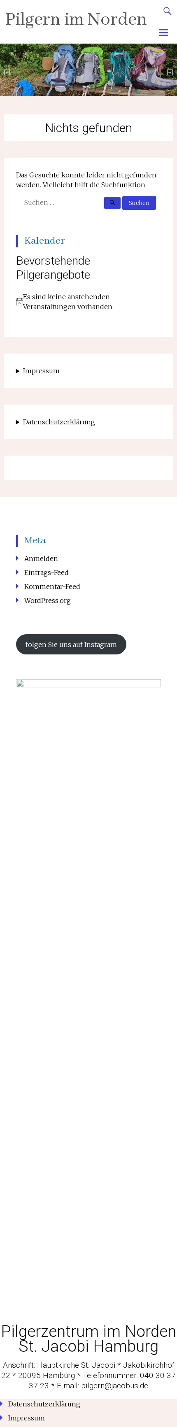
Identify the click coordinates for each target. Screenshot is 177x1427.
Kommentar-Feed (52, 586)
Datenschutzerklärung (59, 422)
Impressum (41, 371)
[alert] (88, 302)
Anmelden (41, 558)
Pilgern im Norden (76, 20)
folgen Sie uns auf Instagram (71, 644)
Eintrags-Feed (46, 572)
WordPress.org (47, 600)
